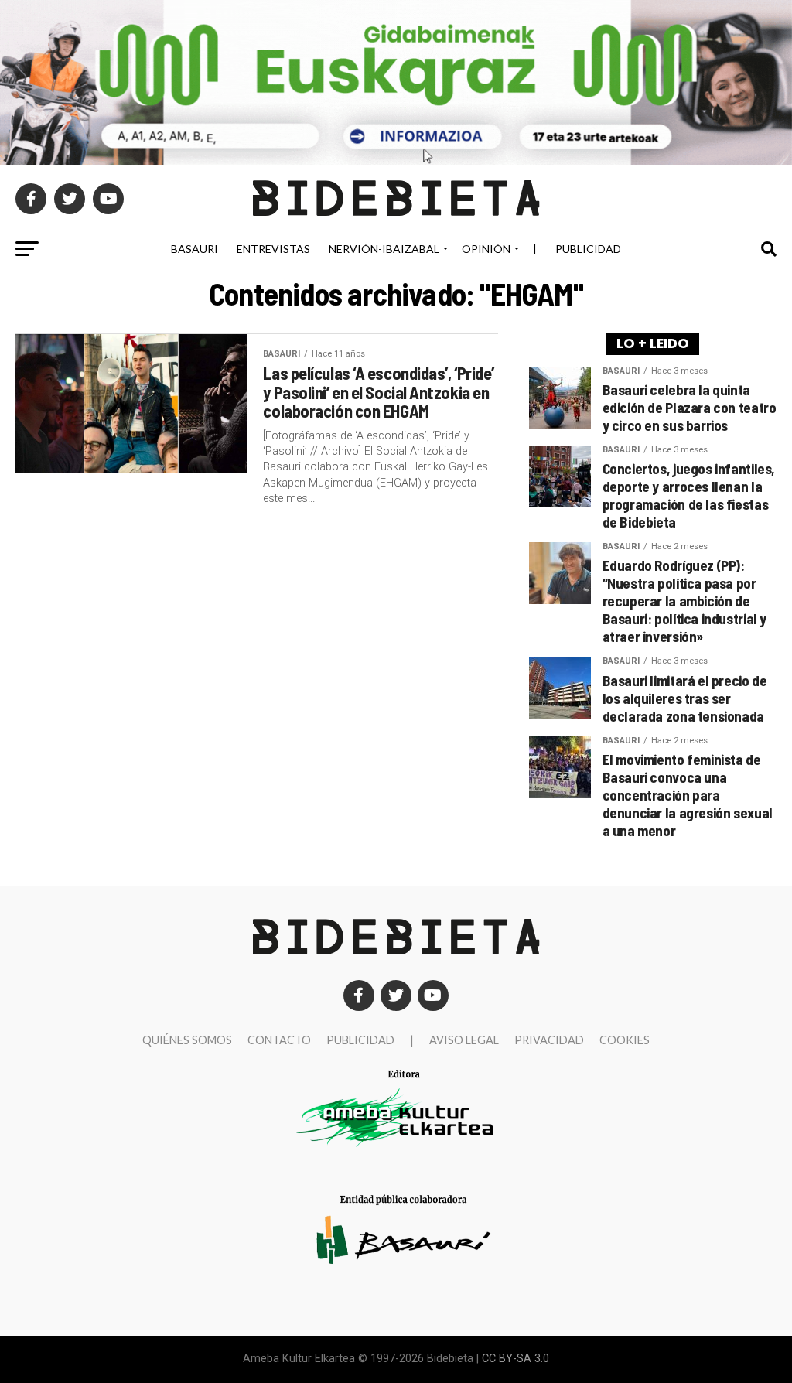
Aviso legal (464, 1040)
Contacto (279, 1040)
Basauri (194, 248)
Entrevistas (273, 248)
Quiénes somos (187, 1040)
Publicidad (588, 248)
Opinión (486, 248)
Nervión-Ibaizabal (384, 248)
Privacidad (549, 1040)
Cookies (624, 1040)
